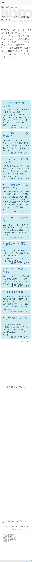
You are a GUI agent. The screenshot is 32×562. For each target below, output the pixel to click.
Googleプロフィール (21, 521)
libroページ (18, 526)
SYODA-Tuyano (25, 341)
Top (2, 2)
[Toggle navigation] (28, 2)
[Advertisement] (16, 81)
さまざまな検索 (14, 292)
